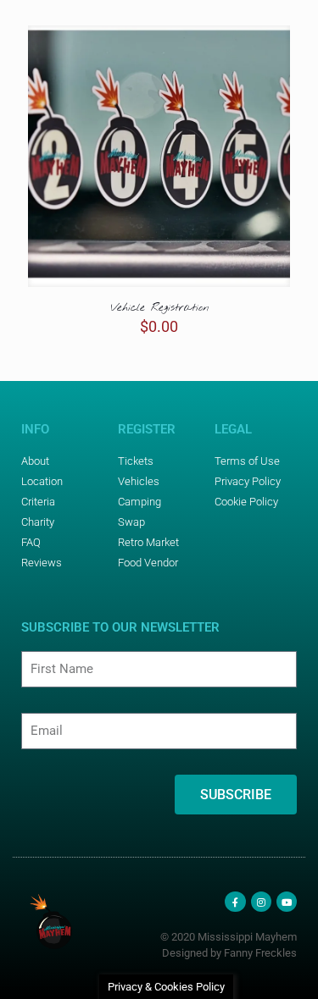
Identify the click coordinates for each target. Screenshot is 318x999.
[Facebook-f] (235, 901)
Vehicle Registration (159, 308)
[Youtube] (286, 901)
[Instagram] (261, 901)
